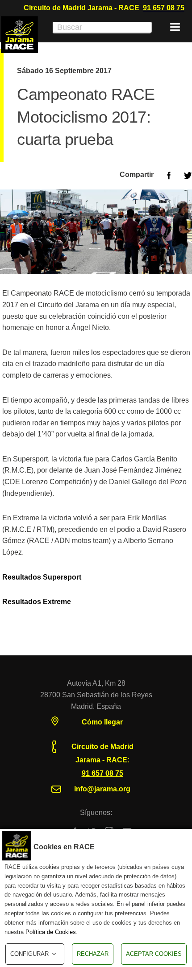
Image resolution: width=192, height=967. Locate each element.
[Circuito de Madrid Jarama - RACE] (19, 34)
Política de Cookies (50, 932)
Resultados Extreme (36, 601)
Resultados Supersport (41, 577)
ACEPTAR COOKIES (154, 954)
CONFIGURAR (29, 954)
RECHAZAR (93, 954)
